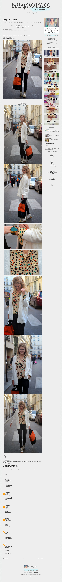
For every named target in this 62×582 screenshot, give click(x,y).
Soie (4, 462)
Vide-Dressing (30, 13)
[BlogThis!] (6, 460)
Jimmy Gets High (51, 129)
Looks (28, 461)
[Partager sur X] (7, 460)
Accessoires (7, 461)
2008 (51, 190)
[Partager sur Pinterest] (9, 460)
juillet (52, 161)
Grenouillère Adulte (51, 138)
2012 (51, 185)
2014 (51, 154)
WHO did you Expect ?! (52, 179)
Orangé (40, 461)
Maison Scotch (31, 461)
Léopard (25, 461)
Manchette (35, 461)
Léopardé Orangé (52, 171)
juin (51, 162)
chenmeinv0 (7, 492)
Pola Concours (52, 173)
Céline (11, 461)
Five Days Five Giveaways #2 (50, 143)
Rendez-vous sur (6, 38)
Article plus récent (5, 558)
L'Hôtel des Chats (52, 165)
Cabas (10, 461)
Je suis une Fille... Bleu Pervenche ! (52, 172)
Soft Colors (52, 174)
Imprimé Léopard (17, 461)
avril (52, 164)
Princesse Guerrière (32, 576)
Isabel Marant (21, 461)
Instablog (22, 13)
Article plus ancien (40, 558)
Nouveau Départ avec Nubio (52, 170)
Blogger (39, 574)
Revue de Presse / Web (42, 13)
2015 (51, 153)
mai (52, 163)
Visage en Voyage (52, 178)
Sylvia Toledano (7, 462)
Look (26, 461)
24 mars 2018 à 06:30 (8, 553)
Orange (37, 461)
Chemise (14, 461)
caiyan (6, 530)
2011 (51, 186)
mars (52, 180)
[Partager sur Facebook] (8, 460)
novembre (51, 156)
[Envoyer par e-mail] (5, 460)
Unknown (6, 518)
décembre (51, 155)
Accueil (15, 13)
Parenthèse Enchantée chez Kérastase (52, 166)
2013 (51, 184)
